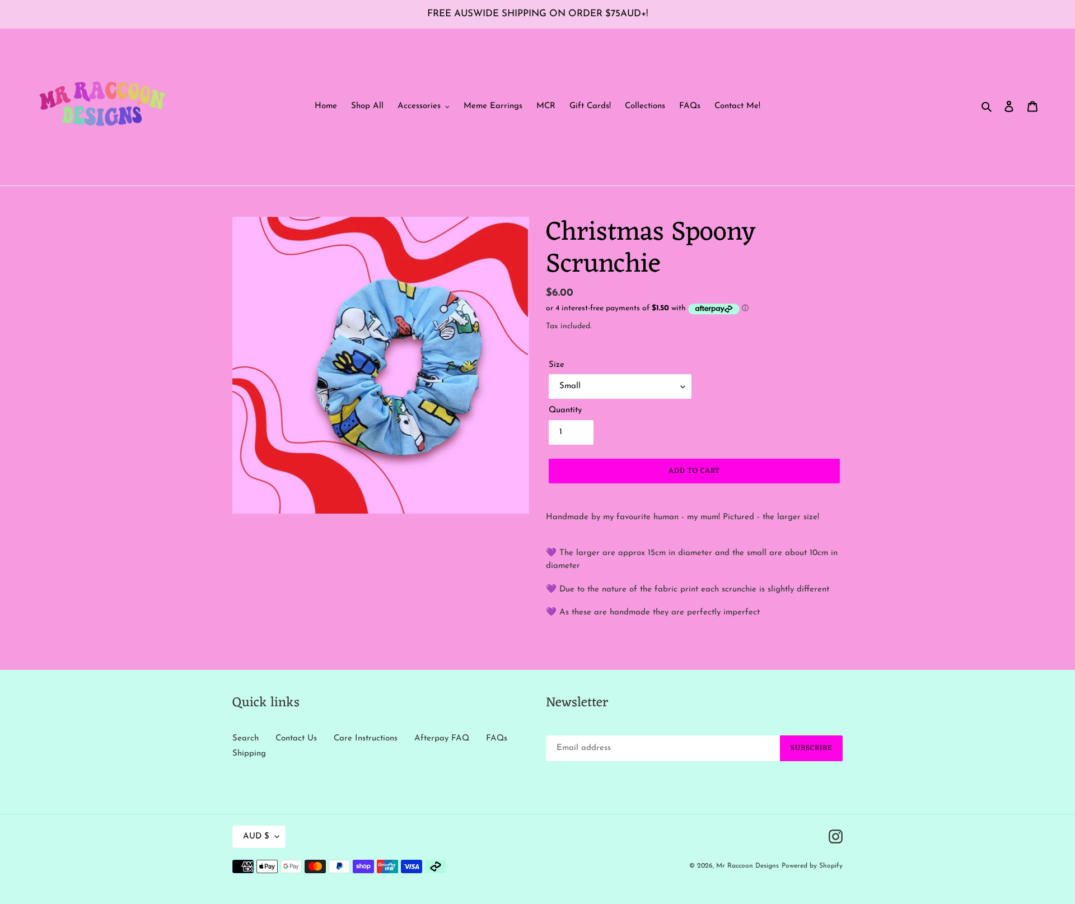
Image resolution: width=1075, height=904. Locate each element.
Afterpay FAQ (441, 738)
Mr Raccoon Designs (747, 866)
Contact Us (296, 738)
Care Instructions (366, 738)
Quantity (565, 410)
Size (556, 365)
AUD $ (256, 836)
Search (245, 738)
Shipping (249, 753)
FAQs (496, 738)
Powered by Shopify (812, 866)
